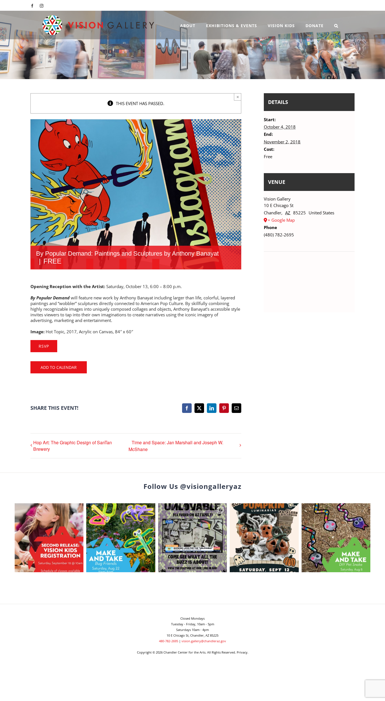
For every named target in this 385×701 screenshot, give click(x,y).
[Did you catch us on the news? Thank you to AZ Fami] (192, 537)
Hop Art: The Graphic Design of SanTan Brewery (72, 445)
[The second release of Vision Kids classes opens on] (49, 537)
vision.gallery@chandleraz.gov (204, 641)
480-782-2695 (168, 641)
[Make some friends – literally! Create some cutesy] (120, 537)
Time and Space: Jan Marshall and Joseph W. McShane (176, 445)
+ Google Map (281, 220)
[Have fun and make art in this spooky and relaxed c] (264, 537)
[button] (336, 25)
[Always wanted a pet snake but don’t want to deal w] (336, 537)
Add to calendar (59, 367)
